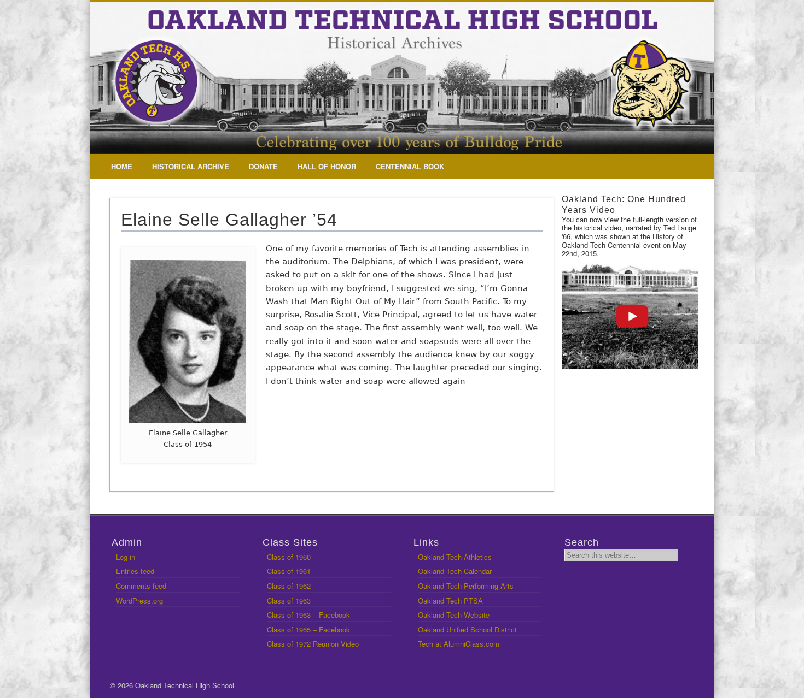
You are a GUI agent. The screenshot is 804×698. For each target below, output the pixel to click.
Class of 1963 (289, 600)
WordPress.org (139, 600)
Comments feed (141, 586)
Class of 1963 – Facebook (308, 615)
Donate (263, 166)
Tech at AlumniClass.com (458, 643)
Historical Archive (190, 166)
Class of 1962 (289, 586)
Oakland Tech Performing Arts (466, 586)
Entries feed (135, 571)
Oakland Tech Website (454, 615)
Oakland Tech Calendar (455, 571)
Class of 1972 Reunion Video (313, 643)
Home (121, 166)
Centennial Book (410, 166)
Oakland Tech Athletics (455, 557)
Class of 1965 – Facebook (308, 629)
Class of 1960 (289, 557)
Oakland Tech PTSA (450, 600)
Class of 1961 (289, 571)
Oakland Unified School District (467, 629)
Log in (125, 557)
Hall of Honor (327, 166)
